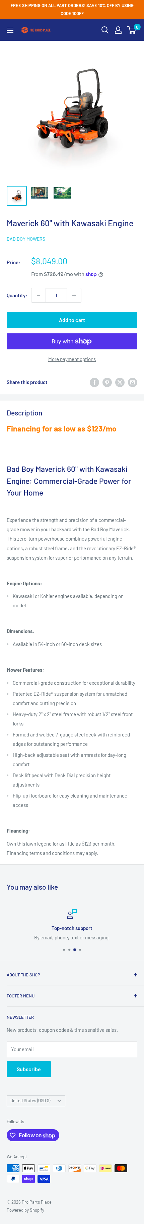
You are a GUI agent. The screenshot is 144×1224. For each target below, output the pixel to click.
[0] (132, 30)
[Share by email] (132, 382)
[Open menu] (10, 30)
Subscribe (29, 1069)
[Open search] (105, 30)
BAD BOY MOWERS (26, 239)
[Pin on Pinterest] (107, 382)
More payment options (72, 359)
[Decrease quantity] (38, 295)
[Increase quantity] (74, 295)
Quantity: (17, 295)
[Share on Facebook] (94, 382)
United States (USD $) (30, 1100)
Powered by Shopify (25, 1210)
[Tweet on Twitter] (120, 382)
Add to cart (72, 320)
